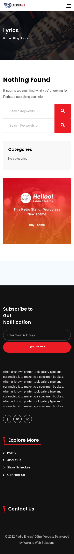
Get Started (37, 347)
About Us (14, 460)
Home (11, 452)
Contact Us (16, 475)
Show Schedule (18, 467)
